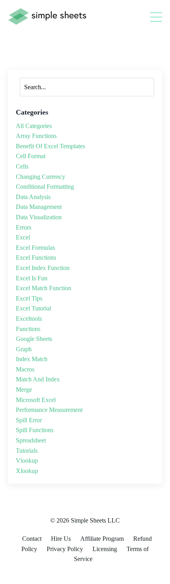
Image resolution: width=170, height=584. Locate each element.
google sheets (34, 338)
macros (25, 369)
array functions (36, 135)
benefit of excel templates (50, 146)
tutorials (27, 450)
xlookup (27, 470)
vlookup (27, 460)
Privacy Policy (65, 549)
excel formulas (35, 247)
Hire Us (61, 538)
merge (24, 389)
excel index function (43, 267)
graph (24, 349)
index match (31, 359)
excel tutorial (33, 308)
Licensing (105, 549)
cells (22, 166)
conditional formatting (45, 186)
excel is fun (31, 278)
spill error (29, 420)
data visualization (39, 217)
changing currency (40, 176)
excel (23, 237)
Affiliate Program (102, 538)
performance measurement (49, 409)
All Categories (34, 126)
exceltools (29, 318)
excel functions (36, 257)
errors (23, 227)
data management (39, 206)
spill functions (34, 430)
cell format (30, 156)
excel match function (43, 288)
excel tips (29, 298)
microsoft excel (36, 399)
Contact (32, 538)
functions (28, 329)
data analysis (33, 196)
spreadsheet (31, 440)
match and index (38, 379)
